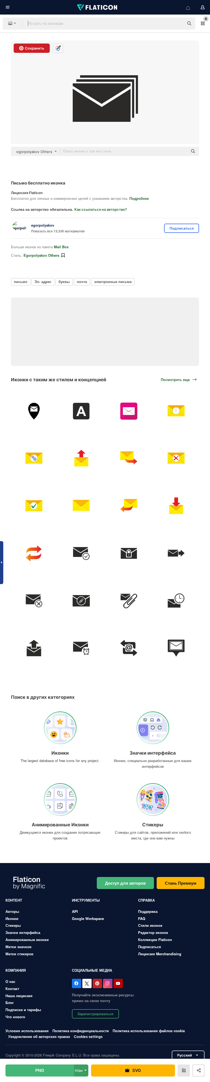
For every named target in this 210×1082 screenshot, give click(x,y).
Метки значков (18, 946)
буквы (64, 281)
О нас (10, 981)
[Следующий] (128, 458)
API (75, 911)
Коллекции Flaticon (155, 939)
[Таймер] (81, 648)
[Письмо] (34, 411)
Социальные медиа (92, 970)
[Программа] (34, 648)
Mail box (61, 246)
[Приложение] (128, 411)
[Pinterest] (97, 983)
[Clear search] (177, 24)
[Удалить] (176, 458)
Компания (15, 970)
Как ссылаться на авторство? (100, 209)
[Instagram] (107, 983)
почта (82, 281)
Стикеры (13, 925)
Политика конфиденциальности (80, 1030)
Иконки (11, 918)
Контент (13, 900)
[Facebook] (76, 983)
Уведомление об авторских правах (39, 1036)
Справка (146, 900)
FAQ (141, 918)
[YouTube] (118, 983)
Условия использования (27, 1030)
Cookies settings (88, 1037)
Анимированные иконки (27, 939)
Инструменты (86, 900)
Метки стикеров (19, 953)
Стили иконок (150, 925)
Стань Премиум (180, 883)
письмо (20, 281)
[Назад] (128, 506)
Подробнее (139, 198)
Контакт (12, 988)
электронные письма (113, 281)
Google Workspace (88, 918)
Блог (9, 1002)
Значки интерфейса (22, 932)
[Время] (176, 411)
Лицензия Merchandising (159, 953)
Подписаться (149, 946)
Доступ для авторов (125, 883)
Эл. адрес (42, 281)
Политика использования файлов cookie (149, 1030)
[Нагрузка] (128, 648)
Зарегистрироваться (95, 1013)
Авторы (12, 911)
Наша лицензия (19, 995)
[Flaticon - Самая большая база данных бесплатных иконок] (97, 7)
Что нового (15, 1016)
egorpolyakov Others (41, 255)
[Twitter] (87, 983)
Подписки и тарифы (23, 1009)
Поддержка (148, 911)
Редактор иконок (153, 932)
